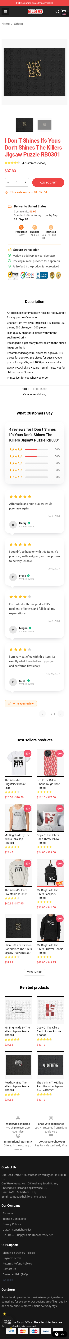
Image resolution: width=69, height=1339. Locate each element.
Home (6, 24)
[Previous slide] (7, 72)
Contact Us (9, 1268)
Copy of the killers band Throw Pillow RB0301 (48, 839)
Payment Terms (12, 1258)
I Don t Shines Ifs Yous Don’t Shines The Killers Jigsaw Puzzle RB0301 (18, 949)
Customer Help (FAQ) (15, 1274)
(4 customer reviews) (33, 163)
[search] (57, 11)
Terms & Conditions (14, 1218)
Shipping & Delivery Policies (19, 1252)
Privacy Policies (12, 1224)
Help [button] (62, 1334)
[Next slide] (62, 72)
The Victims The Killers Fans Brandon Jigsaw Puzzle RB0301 (50, 1086)
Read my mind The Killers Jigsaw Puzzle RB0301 (17, 1086)
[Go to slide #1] (24, 125)
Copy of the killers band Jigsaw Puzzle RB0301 (49, 1031)
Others (18, 24)
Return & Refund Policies (17, 1263)
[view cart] (63, 11)
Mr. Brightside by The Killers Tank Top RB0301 (17, 839)
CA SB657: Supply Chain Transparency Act (28, 1235)
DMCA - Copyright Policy (17, 1229)
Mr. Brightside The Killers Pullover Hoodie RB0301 (50, 949)
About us (8, 1213)
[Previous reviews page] (42, 713)
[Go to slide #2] (44, 125)
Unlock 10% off (7, 1322)
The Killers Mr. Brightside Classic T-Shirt (16, 784)
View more (34, 972)
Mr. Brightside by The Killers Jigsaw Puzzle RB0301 (17, 1031)
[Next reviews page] (61, 713)
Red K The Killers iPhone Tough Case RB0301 (48, 784)
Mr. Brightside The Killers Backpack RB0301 (47, 894)
